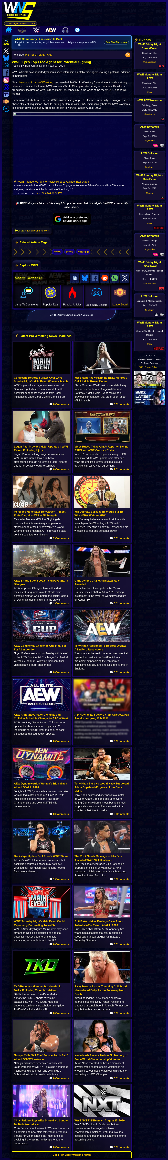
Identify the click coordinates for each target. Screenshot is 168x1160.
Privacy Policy (151, 367)
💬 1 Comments (119, 469)
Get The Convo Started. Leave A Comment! (71, 315)
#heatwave (150, 114)
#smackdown (149, 62)
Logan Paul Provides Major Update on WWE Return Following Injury (41, 448)
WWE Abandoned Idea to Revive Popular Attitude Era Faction (53, 181)
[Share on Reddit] (104, 278)
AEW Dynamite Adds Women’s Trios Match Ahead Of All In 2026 (40, 785)
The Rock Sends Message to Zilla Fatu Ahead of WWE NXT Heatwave (98, 858)
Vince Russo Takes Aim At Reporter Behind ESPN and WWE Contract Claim (101, 448)
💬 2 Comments (59, 538)
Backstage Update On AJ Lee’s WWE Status (41, 856)
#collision (149, 167)
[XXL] (49, 54)
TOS (141, 367)
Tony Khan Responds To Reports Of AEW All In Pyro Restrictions (100, 647)
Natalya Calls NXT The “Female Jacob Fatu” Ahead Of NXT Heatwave (41, 1057)
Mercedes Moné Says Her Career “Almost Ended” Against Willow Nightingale (39, 513)
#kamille (83, 251)
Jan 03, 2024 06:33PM (49, 193)
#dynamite (150, 140)
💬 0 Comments (59, 404)
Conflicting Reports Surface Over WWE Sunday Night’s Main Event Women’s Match (41, 379)
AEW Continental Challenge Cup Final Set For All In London (40, 647)
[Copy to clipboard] (75, 278)
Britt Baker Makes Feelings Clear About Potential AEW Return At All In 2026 (98, 923)
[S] (32, 54)
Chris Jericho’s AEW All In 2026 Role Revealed (97, 582)
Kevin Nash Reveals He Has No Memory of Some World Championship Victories (100, 1057)
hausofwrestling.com (37, 230)
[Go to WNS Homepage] (20, 11)
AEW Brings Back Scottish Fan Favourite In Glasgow (41, 582)
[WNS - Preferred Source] (72, 219)
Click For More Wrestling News (72, 1154)
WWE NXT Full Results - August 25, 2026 (99, 1120)
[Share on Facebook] (94, 278)
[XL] (43, 54)
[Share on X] (124, 278)
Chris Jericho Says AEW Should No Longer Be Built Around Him (41, 1122)
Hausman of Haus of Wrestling (35, 82)
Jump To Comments (26, 304)
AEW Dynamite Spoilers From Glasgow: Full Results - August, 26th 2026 (101, 716)
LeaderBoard (120, 304)
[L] (39, 54)
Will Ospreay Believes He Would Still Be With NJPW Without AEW (99, 513)
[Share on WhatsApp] (114, 278)
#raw (149, 92)
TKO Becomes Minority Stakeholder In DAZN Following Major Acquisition (37, 988)
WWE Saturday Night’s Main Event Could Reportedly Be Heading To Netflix (39, 923)
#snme (149, 193)
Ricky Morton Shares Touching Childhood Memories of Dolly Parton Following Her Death (100, 990)
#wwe (57, 251)
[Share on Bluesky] (84, 278)
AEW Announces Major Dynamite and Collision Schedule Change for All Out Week (41, 716)
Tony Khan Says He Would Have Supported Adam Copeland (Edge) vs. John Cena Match (101, 787)
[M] (35, 54)
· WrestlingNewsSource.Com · (20, 23)
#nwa (69, 251)
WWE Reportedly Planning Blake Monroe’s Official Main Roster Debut (100, 379)
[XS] (27, 54)
